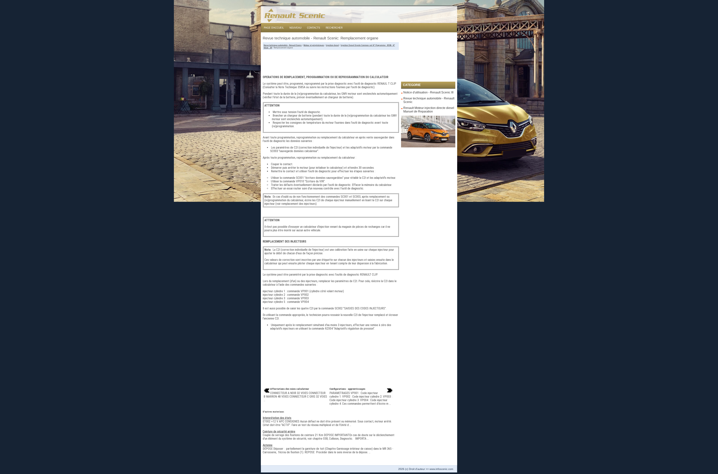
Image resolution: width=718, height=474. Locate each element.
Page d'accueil (274, 27)
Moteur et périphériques (313, 45)
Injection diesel (332, 45)
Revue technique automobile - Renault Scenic (283, 45)
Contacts (313, 27)
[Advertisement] (331, 61)
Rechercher (334, 27)
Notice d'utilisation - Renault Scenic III (428, 92)
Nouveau (295, 27)
